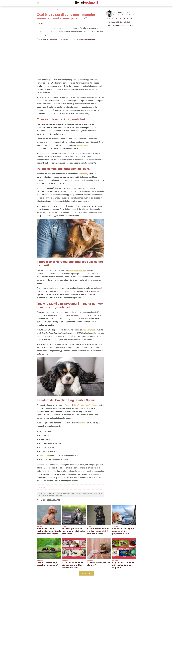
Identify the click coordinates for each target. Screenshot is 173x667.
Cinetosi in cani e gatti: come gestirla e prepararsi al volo (123, 531)
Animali (39, 10)
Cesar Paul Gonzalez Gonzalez (124, 15)
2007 (48, 344)
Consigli (65, 526)
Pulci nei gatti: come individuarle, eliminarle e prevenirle (73, 531)
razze (84, 174)
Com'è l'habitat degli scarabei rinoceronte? (47, 563)
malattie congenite (85, 145)
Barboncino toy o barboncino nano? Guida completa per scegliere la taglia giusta (49, 531)
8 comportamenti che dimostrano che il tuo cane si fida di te (72, 565)
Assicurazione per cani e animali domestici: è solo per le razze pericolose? (98, 531)
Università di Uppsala (77, 270)
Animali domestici (49, 10)
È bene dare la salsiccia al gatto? (98, 563)
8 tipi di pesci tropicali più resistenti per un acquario (123, 565)
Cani (58, 10)
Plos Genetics (88, 330)
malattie (81, 423)
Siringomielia (44, 455)
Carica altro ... (86, 573)
